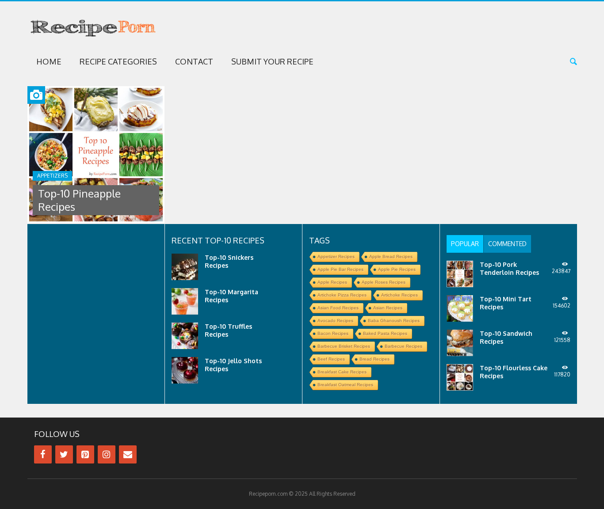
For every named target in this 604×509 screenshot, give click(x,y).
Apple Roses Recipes (383, 282)
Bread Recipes (374, 359)
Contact (194, 61)
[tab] (465, 244)
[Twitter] (64, 454)
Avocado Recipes (335, 320)
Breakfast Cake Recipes (342, 371)
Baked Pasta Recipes (385, 333)
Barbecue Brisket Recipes (343, 346)
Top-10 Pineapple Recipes (79, 199)
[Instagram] (106, 454)
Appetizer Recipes (336, 256)
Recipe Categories (118, 61)
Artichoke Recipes (399, 294)
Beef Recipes (331, 359)
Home (48, 61)
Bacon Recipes (332, 333)
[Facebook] (43, 454)
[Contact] (128, 454)
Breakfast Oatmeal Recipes (345, 384)
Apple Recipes (332, 282)
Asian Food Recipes (338, 307)
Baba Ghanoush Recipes (394, 320)
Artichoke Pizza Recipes (342, 294)
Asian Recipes (387, 307)
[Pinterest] (85, 454)
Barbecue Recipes (403, 346)
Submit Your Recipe (272, 61)
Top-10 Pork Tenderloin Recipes (509, 268)
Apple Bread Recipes (391, 256)
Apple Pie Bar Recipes (340, 269)
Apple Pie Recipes (397, 269)
